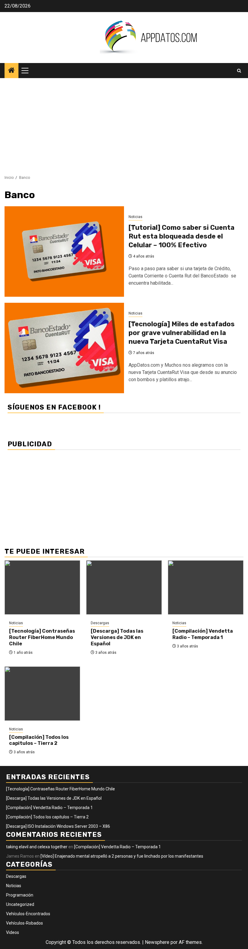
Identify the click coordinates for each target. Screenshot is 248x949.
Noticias (135, 217)
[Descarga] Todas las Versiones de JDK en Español (117, 637)
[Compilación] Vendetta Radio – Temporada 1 (202, 634)
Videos (12, 932)
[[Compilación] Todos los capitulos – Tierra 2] (42, 693)
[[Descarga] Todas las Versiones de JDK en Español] (124, 587)
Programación (19, 895)
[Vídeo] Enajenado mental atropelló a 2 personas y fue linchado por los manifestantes (122, 856)
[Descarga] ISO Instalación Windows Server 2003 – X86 (58, 826)
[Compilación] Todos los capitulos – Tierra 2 (39, 740)
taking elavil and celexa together (36, 846)
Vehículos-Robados (24, 923)
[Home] (11, 71)
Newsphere (157, 942)
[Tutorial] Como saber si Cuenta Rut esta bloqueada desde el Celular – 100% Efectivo (181, 236)
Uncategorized (20, 904)
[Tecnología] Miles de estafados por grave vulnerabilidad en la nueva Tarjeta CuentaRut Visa (182, 332)
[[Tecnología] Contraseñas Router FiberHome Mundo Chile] (42, 587)
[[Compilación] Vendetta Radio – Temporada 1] (205, 587)
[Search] (239, 71)
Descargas (100, 623)
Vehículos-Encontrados (28, 913)
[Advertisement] (124, 123)
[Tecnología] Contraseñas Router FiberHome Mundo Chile (42, 637)
